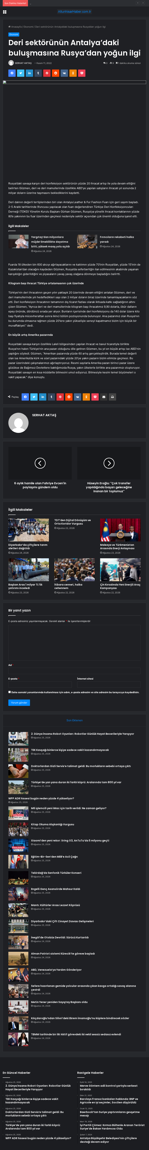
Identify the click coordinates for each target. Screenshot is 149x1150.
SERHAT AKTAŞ (23, 63)
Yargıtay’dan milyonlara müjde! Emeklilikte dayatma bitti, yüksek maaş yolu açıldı (50, 241)
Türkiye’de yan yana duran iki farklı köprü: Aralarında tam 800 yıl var (76, 782)
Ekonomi (28, 26)
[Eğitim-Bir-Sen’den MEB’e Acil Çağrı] (18, 861)
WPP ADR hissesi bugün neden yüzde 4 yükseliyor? (41, 798)
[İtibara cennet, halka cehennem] (74, 569)
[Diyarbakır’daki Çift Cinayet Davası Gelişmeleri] (18, 926)
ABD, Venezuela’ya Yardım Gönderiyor (56, 970)
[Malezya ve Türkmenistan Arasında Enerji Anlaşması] (120, 530)
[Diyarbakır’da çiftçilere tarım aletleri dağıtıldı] (28, 530)
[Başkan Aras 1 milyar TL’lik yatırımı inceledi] (28, 569)
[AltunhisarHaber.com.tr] (74, 11)
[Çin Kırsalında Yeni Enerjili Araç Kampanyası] (120, 569)
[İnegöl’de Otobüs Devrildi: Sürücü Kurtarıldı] (18, 942)
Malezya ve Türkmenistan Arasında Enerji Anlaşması (117, 546)
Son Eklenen (75, 720)
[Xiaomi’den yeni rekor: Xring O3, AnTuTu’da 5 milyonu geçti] (18, 845)
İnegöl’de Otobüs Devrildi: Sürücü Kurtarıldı (60, 937)
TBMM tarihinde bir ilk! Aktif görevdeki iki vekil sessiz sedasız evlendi (76, 1034)
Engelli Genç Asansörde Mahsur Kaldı (55, 889)
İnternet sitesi (85, 678)
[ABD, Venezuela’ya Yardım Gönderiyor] (18, 975)
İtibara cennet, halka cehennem (68, 586)
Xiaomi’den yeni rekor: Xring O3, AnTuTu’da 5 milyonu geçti (70, 840)
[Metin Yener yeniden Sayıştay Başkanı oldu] (18, 1007)
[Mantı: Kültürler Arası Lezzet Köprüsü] (18, 910)
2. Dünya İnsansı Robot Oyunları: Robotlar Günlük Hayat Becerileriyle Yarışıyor (82, 734)
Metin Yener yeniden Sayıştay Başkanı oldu (59, 1002)
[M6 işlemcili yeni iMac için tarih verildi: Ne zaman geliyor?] (18, 813)
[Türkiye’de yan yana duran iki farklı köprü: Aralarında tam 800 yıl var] (18, 787)
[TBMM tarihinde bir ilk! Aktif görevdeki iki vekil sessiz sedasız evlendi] (18, 1039)
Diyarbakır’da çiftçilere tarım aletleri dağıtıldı (27, 546)
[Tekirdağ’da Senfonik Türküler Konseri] (18, 878)
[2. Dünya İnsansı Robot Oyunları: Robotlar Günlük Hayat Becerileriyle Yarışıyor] (18, 739)
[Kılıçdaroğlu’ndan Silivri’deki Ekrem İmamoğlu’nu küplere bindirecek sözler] (18, 1023)
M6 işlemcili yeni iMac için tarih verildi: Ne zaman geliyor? (68, 808)
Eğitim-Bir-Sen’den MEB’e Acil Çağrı (54, 857)
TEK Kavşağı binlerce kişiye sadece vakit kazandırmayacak (70, 750)
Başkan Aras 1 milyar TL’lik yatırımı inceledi (25, 586)
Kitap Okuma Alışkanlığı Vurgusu (52, 824)
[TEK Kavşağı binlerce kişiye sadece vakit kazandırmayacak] (18, 755)
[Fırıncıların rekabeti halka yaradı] (87, 241)
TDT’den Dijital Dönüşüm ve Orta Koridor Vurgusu (72, 521)
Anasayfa (16, 26)
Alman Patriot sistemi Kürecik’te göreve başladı (63, 953)
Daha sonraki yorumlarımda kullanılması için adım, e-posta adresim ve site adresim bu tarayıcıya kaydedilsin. (75, 692)
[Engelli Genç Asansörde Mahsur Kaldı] (18, 894)
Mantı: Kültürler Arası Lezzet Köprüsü (55, 905)
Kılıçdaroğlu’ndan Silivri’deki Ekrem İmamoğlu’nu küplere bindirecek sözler (80, 1018)
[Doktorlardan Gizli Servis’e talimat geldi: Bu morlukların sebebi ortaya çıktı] (18, 771)
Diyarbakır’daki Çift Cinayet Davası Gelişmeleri (62, 921)
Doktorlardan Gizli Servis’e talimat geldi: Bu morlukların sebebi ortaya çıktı (71, 3)
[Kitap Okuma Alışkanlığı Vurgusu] (18, 829)
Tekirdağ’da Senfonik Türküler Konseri (56, 873)
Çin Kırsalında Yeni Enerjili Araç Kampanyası (120, 586)
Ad (10, 665)
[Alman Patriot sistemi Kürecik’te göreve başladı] (18, 958)
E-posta (13, 678)
